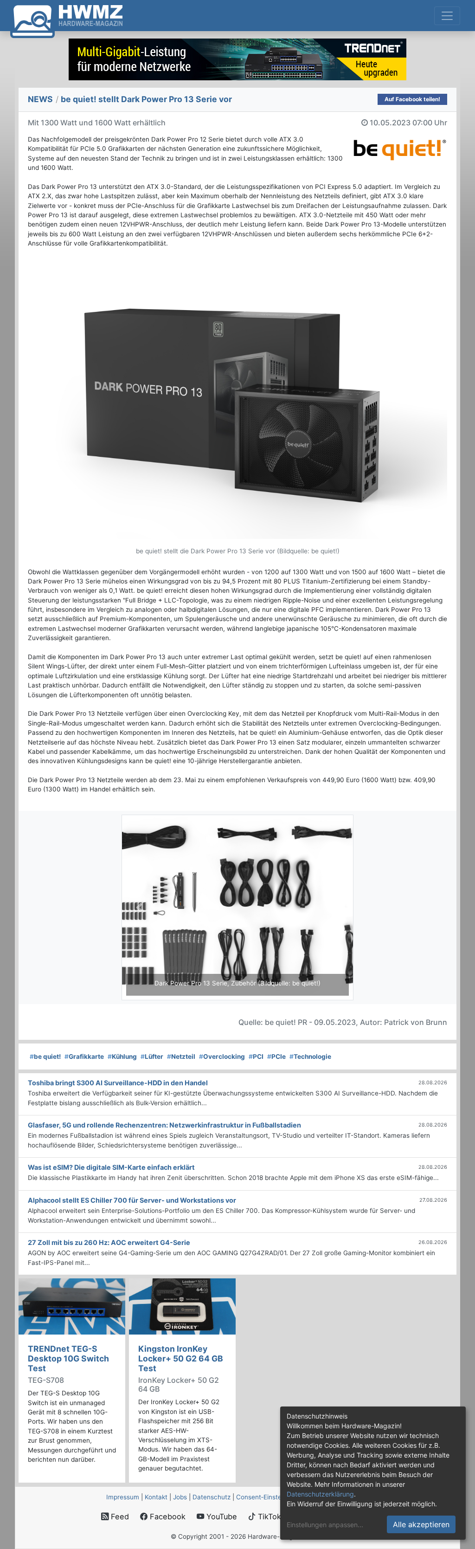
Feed (119, 1516)
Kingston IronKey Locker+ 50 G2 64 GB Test (180, 1358)
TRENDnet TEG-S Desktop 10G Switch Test (68, 1358)
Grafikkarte (84, 1056)
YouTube (220, 1516)
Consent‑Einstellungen (269, 1497)
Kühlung (122, 1056)
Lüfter (152, 1056)
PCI (256, 1056)
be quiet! (45, 1056)
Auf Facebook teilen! (412, 99)
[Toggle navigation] (447, 15)
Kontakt (156, 1497)
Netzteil (181, 1056)
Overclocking (222, 1056)
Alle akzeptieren (421, 1524)
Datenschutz (212, 1497)
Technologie (310, 1056)
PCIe (276, 1056)
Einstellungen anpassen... (325, 1525)
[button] (139, 907)
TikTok (268, 1516)
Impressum (122, 1497)
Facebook (167, 1516)
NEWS (40, 99)
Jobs (180, 1497)
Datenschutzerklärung (320, 1494)
